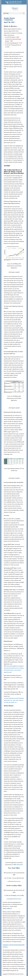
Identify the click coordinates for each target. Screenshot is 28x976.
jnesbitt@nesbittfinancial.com (14, 899)
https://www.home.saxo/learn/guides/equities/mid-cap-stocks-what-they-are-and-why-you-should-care (14, 700)
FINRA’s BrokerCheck (18, 864)
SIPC (11, 908)
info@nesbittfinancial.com (14, 881)
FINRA (8, 908)
